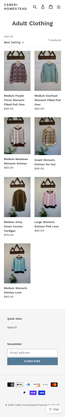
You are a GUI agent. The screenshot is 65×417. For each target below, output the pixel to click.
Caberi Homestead (15, 7)
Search (12, 327)
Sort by (8, 36)
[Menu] (59, 7)
